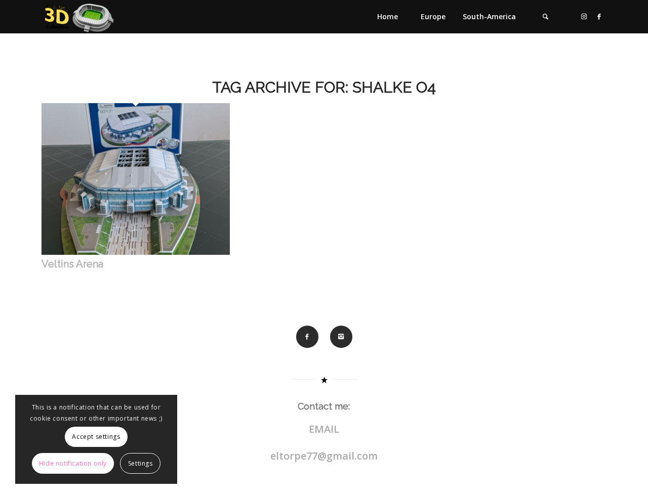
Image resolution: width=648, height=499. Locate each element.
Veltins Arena (72, 264)
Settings (140, 463)
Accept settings (96, 436)
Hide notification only (73, 463)
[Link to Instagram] (583, 16)
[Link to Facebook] (598, 16)
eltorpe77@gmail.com (324, 456)
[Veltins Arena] (136, 252)
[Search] (545, 16)
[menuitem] (387, 16)
